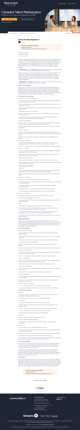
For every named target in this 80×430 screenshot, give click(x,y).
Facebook (20, 67)
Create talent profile (9, 19)
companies (13, 33)
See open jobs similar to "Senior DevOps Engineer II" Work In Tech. (34, 48)
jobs (22, 33)
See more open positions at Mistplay (40, 380)
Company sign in (62, 3)
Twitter (55, 65)
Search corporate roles (27, 19)
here (45, 78)
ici (39, 65)
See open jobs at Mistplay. (26, 47)
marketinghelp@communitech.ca (48, 424)
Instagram (51, 65)
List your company (72, 3)
